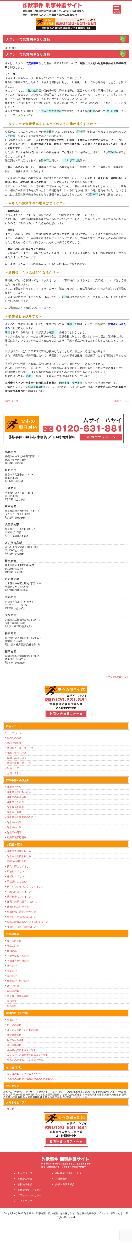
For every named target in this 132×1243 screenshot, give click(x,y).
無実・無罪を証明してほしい (22, 901)
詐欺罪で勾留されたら (19, 856)
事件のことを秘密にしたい (21, 916)
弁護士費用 (61, 1178)
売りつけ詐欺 (14, 940)
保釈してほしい (15, 876)
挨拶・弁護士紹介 (16, 758)
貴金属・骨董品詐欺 (18, 996)
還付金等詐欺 (14, 1045)
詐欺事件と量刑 (15, 807)
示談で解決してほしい (19, 891)
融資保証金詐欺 (15, 1040)
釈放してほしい (15, 871)
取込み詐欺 (13, 945)
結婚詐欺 (12, 1006)
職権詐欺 (12, 975)
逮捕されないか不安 (18, 906)
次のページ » (121, 401)
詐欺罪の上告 (14, 827)
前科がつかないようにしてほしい (25, 886)
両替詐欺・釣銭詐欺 (18, 980)
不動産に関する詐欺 (18, 955)
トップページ (14, 733)
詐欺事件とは (14, 787)
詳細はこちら (80, 1097)
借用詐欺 (12, 950)
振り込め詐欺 (14, 1025)
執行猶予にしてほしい (19, 896)
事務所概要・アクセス (19, 763)
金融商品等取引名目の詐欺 (21, 1050)
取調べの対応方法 (16, 861)
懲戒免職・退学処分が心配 (21, 911)
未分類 (10, 1109)
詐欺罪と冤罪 (14, 812)
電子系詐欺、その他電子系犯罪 (24, 1074)
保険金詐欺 (13, 991)
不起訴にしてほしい (18, 881)
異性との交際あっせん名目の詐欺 (25, 1060)
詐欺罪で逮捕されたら (19, 851)
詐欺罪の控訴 (14, 822)
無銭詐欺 (12, 965)
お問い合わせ (14, 773)
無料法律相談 (14, 742)
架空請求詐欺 (14, 1035)
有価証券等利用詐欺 (18, 960)
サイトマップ (25, 1201)
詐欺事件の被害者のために (21, 817)
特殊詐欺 (12, 1019)
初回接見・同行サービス (20, 748)
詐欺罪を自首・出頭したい (22, 926)
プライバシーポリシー (30, 1195)
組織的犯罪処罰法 (16, 837)
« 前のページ (10, 401)
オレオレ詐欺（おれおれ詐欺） (24, 1030)
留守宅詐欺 (13, 985)
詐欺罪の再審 (14, 832)
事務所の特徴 (14, 737)
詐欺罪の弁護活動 (16, 797)
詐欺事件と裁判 (15, 802)
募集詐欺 (12, 970)
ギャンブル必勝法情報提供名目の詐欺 (27, 1055)
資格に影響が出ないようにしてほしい (27, 921)
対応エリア (13, 768)
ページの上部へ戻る (117, 676)
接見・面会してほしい (19, 866)
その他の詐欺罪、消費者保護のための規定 (30, 1079)
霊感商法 (12, 1001)
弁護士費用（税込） (18, 753)
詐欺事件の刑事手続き (19, 792)
